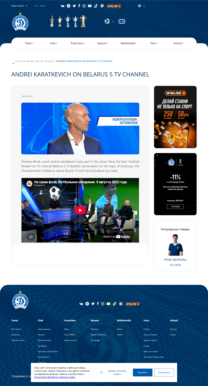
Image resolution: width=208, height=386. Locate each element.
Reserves (15, 334)
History (41, 334)
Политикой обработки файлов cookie (54, 377)
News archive (70, 340)
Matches (94, 329)
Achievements (44, 329)
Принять (143, 372)
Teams (173, 334)
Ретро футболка (175, 259)
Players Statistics (98, 334)
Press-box (20, 61)
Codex (146, 346)
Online (42, 6)
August (50, 61)
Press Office (69, 334)
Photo (119, 329)
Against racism (150, 340)
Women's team (18, 340)
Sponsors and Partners (48, 351)
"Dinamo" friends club (153, 357)
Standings (95, 340)
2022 (41, 61)
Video (119, 334)
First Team (16, 329)
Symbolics (42, 346)
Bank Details (43, 357)
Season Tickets (150, 334)
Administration (44, 340)
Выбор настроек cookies (117, 372)
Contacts (42, 362)
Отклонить (164, 372)
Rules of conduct (151, 351)
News (32, 61)
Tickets (147, 329)
